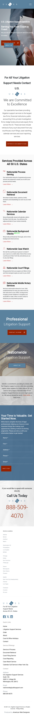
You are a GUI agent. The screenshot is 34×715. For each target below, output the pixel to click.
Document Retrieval (9, 652)
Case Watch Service (9, 662)
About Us (8, 45)
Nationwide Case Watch (18, 249)
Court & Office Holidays (10, 638)
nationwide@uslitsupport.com (13, 688)
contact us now (15, 332)
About (5, 635)
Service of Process (9, 649)
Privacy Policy (20, 708)
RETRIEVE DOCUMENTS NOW (17, 144)
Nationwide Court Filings (18, 268)
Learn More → (8, 184)
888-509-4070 (7, 694)
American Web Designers (21, 712)
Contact (5, 641)
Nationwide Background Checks (18, 232)
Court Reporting (8, 659)
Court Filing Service (9, 656)
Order (5, 632)
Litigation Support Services (12, 629)
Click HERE (26, 395)
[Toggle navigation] (30, 4)
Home (5, 626)
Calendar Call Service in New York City (15, 665)
